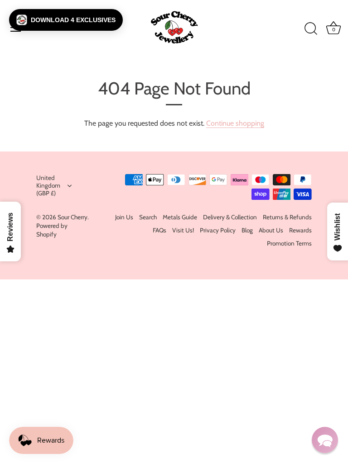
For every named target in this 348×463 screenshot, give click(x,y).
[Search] (311, 29)
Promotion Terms (289, 243)
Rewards (300, 230)
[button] (66, 20)
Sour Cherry (72, 217)
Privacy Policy (218, 230)
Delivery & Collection (230, 217)
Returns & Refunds (287, 217)
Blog (247, 230)
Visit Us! (183, 230)
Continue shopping (235, 123)
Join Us (124, 217)
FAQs (159, 230)
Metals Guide (180, 217)
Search (148, 217)
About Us (271, 230)
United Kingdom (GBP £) (48, 185)
